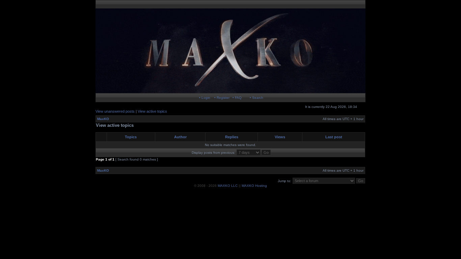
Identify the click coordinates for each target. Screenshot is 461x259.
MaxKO (103, 119)
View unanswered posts (115, 111)
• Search (256, 97)
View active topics (152, 111)
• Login (204, 97)
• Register (221, 97)
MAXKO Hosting (254, 186)
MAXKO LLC (228, 186)
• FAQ (237, 97)
